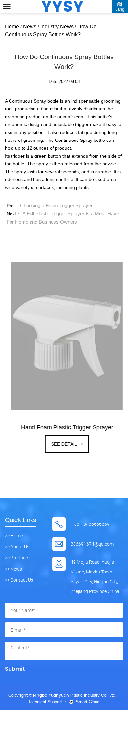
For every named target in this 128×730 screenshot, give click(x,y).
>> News (13, 569)
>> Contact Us (19, 580)
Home (12, 26)
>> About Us (17, 546)
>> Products (17, 558)
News (29, 26)
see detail (62, 444)
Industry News (57, 26)
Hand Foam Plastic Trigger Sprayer (64, 427)
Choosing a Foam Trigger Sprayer (56, 205)
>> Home (14, 535)
